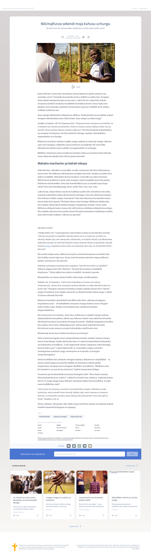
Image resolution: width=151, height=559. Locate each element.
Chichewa (97, 428)
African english (80, 425)
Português (60, 430)
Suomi (39, 428)
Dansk (39, 425)
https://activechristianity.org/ (98, 438)
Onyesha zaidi (130, 466)
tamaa (47, 246)
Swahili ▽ (135, 8)
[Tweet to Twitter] (74, 446)
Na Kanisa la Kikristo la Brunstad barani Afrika (17, 8)
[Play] (73, 87)
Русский (97, 430)
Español (96, 425)
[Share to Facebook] (68, 446)
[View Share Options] (83, 37)
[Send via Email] (90, 446)
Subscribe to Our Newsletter (33, 454)
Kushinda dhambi (44, 416)
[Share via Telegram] (84, 446)
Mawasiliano (144, 8)
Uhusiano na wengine (60, 416)
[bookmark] (62, 37)
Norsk (77, 428)
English (59, 425)
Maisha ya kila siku (76, 416)
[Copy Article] (88, 37)
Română (78, 430)
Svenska (40, 433)
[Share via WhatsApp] (79, 446)
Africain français (61, 428)
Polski (39, 430)
